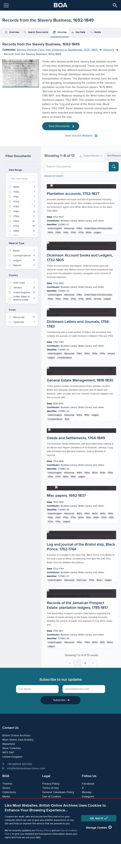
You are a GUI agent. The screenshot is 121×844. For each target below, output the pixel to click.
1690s (96, 517)
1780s (79, 228)
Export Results (91, 155)
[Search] (114, 166)
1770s (81, 232)
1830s (79, 415)
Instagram (88, 796)
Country (13, 275)
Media (6, 796)
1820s (95, 472)
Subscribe (59, 700)
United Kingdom (55, 228)
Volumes (108, 49)
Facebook (88, 783)
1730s (57, 521)
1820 (67, 419)
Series (6, 788)
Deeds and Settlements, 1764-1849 (76, 438)
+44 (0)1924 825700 (19, 764)
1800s (88, 232)
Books (99, 580)
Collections (9, 792)
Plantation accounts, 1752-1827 (73, 193)
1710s (111, 517)
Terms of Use (50, 788)
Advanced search (53, 176)
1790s (58, 232)
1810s (86, 415)
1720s (50, 521)
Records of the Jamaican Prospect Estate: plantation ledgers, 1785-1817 (77, 605)
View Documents (59, 126)
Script (12, 309)
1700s (104, 517)
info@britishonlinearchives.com (26, 768)
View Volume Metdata (79, 135)
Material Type (16, 243)
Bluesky (87, 792)
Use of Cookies (51, 796)
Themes (7, 783)
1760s (50, 232)
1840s (79, 472)
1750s (73, 232)
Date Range (15, 170)
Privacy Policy (43, 830)
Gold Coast (81, 580)
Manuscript (69, 228)
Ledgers (97, 232)
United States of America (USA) (98, 228)
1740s (65, 232)
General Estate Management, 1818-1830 (80, 380)
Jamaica (97, 299)
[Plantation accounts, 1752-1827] (81, 186)
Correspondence (64, 357)
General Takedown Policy (58, 792)
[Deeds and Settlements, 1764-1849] (81, 430)
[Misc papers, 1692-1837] (81, 488)
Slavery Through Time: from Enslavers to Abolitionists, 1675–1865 (57, 49)
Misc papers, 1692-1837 (66, 495)
